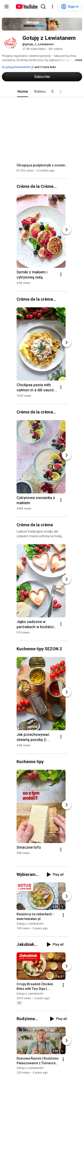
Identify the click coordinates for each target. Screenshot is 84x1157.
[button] (60, 91)
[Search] (43, 6)
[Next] (66, 229)
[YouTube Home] (26, 6)
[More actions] (61, 274)
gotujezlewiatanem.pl (19, 67)
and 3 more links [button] (45, 67)
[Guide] (6, 6)
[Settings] (52, 6)
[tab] (22, 91)
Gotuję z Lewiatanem (30, 924)
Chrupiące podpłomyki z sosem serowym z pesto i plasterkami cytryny (42, 165)
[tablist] (42, 91)
